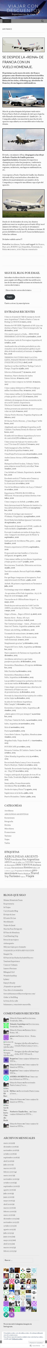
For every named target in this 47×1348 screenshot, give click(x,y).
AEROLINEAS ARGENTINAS (16, 814)
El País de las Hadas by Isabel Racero (18, 958)
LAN (38, 868)
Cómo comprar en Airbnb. (15, 502)
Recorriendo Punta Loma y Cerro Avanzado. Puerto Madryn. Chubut (22, 763)
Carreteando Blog (10, 911)
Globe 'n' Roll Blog (10, 997)
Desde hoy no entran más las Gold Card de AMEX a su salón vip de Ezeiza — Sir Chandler (23, 606)
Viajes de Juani (9, 925)
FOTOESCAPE (10, 747)
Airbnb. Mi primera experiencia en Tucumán (22, 583)
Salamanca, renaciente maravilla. (17, 1004)
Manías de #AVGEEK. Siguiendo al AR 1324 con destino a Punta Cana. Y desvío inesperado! (23, 326)
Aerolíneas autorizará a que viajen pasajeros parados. (18, 660)
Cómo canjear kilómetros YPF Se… (24, 1060)
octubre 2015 (8, 1226)
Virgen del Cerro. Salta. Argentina (18, 647)
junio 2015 (7, 1237)
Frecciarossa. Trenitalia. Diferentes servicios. (23, 565)
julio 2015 (7, 1233)
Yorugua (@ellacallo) (23, 1043)
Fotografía (8, 821)
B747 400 (6, 247)
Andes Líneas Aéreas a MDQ (16, 457)
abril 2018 (7, 1161)
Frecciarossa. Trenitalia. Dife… (23, 1019)
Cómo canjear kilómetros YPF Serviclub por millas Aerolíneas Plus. (22, 389)
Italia (34, 868)
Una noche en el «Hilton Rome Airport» (20, 599)
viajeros (23, 877)
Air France (39, 244)
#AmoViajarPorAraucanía (15, 454)
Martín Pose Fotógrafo (12, 929)
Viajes (6, 839)
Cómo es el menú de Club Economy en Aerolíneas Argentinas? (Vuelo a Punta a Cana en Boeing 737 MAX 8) (22, 319)
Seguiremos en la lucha (13, 793)
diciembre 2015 (9, 1219)
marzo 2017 (8, 1168)
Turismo (7, 836)
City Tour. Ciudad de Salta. (15, 720)
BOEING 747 (16, 247)
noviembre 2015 (10, 1222)
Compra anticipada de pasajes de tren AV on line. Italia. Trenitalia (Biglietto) (22, 776)
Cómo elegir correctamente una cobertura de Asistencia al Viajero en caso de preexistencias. (22, 689)
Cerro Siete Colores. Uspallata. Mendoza (21, 734)
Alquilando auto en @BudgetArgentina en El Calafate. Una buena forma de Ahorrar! (22, 428)
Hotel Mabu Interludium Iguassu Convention (22, 520)
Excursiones (9, 818)
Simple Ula (7, 954)
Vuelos (23, 244)
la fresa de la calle (10, 1001)
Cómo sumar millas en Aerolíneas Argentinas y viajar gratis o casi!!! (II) (23, 395)
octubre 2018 (8, 1154)
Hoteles (7, 825)
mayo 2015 (7, 1240)
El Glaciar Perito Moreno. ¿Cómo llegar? (21, 421)
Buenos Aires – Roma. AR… (23, 1037)
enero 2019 (7, 1143)
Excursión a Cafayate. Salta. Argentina (20, 708)
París (6, 731)
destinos (37, 865)
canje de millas (16, 862)
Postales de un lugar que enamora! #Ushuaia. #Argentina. (18, 515)
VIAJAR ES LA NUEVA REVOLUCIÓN (18, 950)
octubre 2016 (8, 1183)
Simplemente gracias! (13, 643)
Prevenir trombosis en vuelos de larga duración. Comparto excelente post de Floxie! (22, 533)
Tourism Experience (11, 961)
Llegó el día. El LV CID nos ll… (27, 1052)
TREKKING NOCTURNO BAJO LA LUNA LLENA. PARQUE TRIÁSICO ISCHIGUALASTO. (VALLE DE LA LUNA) (23, 360)
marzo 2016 (8, 1208)
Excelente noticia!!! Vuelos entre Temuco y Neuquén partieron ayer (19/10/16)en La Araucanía (21, 481)
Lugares (12, 871)
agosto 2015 (8, 1229)
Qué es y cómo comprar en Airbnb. (18, 382)
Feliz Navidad (10, 671)
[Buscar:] (42, 21)
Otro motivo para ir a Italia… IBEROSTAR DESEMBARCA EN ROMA (21, 335)
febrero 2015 (8, 1251)
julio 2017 (7, 1165)
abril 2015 (7, 1244)
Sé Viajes (6, 907)
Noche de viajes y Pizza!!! (14, 789)
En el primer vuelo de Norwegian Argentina (22, 340)
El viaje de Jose (9, 914)
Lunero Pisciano (10, 968)
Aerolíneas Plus (18, 859)
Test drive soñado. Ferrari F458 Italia (19, 571)
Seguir (9, 297)
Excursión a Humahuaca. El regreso (18, 665)
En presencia (8, 904)
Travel (35, 873)
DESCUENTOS (24, 865)
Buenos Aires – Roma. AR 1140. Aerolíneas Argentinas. (17, 619)
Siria (6, 727)
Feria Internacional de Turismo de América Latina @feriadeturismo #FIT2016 (23, 506)
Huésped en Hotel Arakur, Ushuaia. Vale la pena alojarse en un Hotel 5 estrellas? (21, 465)
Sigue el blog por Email (22, 273)
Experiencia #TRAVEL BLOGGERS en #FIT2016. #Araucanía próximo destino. (20, 494)
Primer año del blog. (12, 630)
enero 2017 (7, 1175)
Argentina (33, 859)
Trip (6, 876)
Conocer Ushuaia (10, 965)
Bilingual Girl (9, 972)
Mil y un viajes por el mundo (14, 947)
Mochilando (8, 922)
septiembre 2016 (10, 1186)
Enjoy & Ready (9, 983)
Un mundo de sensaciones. (15, 633)
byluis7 (6, 979)
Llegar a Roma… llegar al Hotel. (17, 614)
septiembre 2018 (10, 1157)
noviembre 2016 (10, 1179)
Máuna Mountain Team (13, 900)
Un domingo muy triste (13, 590)
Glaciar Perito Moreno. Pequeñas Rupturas (22, 415)
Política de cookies (17, 1339)
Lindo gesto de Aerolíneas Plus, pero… (20, 541)
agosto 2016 (8, 1190)
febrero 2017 (8, 1172)
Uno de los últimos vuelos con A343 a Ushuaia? (23, 487)
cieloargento (8, 943)
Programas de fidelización (23, 871)
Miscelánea (9, 828)
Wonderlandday (10, 976)
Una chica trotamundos (13, 990)
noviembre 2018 (10, 1150)
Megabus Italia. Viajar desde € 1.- (17, 740)
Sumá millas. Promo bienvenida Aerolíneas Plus (17, 784)
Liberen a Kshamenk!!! (13, 372)
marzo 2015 (8, 1247)
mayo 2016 (7, 1201)
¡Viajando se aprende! (12, 986)
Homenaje (35, 247)
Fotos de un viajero (11, 940)
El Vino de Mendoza (11, 932)
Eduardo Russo (16, 1018)
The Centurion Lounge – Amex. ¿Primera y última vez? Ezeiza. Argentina (22, 625)
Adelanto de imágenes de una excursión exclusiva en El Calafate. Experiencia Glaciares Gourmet (23, 402)
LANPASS (7, 871)
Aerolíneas (14, 244)
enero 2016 (7, 1215)
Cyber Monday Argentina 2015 (16, 756)
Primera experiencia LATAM (16, 547)
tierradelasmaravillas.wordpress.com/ (19, 994)
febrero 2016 (8, 1211)
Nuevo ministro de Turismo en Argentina (21, 653)
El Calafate (7, 868)
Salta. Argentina (11, 724)
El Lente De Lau (9, 918)
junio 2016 (7, 1197)
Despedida (26, 247)
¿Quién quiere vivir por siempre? (17, 714)
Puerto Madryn (24, 873)
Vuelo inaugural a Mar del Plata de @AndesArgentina (17, 449)
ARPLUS (8, 862)
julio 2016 (7, 1193)
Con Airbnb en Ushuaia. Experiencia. (19, 472)
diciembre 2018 (9, 1147)
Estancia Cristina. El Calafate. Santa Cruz (21, 750)
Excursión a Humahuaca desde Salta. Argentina (17, 676)
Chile (23, 862)
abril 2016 (7, 1204)
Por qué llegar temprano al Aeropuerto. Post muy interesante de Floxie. (22, 578)
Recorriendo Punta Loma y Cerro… (27, 1044)
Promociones (9, 832)
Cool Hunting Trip (10, 936)
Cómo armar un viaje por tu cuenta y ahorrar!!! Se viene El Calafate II (21, 443)
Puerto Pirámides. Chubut (15, 796)
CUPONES (29, 862)
